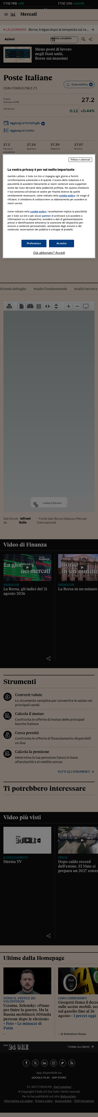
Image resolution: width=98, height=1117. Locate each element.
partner (46, 215)
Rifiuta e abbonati (80, 159)
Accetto (62, 243)
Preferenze (34, 243)
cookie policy (67, 195)
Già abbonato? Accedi (49, 253)
